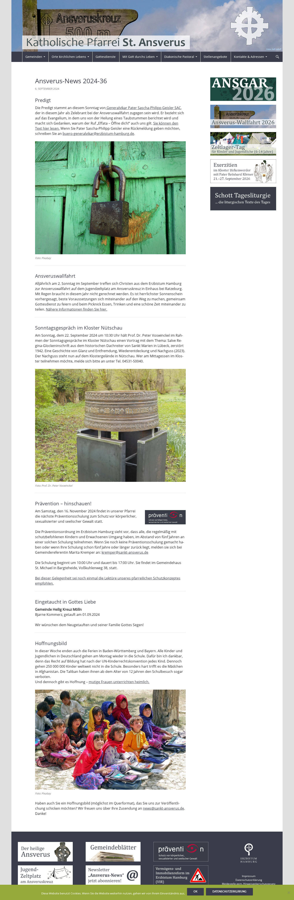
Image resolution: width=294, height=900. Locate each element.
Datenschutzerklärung (248, 880)
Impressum (248, 876)
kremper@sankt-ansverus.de (125, 552)
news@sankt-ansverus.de (163, 808)
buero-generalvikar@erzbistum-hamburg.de (98, 133)
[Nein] (288, 892)
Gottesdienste (106, 57)
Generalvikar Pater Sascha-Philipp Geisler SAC (143, 107)
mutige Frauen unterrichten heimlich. (119, 682)
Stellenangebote (215, 57)
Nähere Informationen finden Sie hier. (76, 309)
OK (195, 891)
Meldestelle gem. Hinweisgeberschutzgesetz (248, 884)
